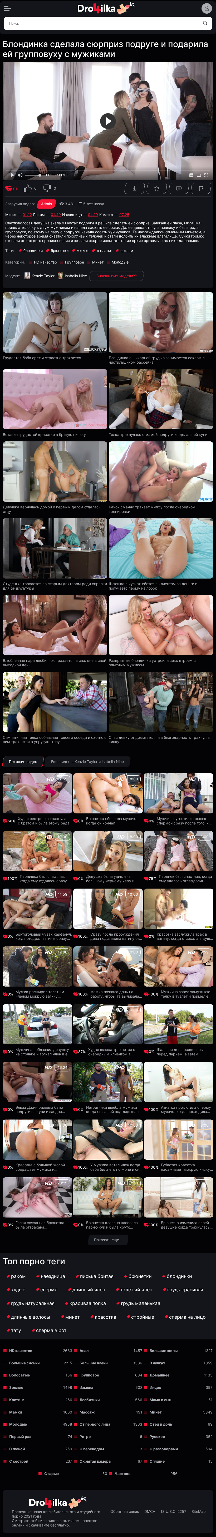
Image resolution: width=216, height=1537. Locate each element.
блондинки (179, 1276)
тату (16, 1330)
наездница (53, 1276)
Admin (46, 204)
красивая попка (88, 1303)
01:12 (27, 215)
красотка (105, 1317)
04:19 (93, 215)
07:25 (124, 215)
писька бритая (97, 1276)
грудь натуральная (33, 1303)
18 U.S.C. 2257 (173, 1511)
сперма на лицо (187, 1317)
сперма (48, 1289)
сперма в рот (51, 1330)
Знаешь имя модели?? (116, 276)
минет (72, 1317)
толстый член (136, 1289)
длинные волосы (30, 1317)
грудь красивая (185, 1289)
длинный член (88, 1289)
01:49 (56, 215)
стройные (142, 1317)
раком (18, 1276)
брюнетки (140, 1276)
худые (18, 1289)
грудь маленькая (140, 1303)
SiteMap (199, 1511)
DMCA (149, 1511)
